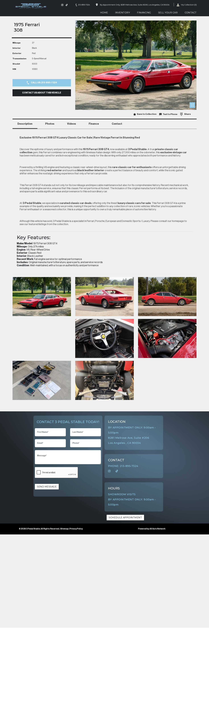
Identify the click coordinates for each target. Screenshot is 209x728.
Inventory (122, 12)
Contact (191, 12)
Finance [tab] (94, 123)
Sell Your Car (168, 12)
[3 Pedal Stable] (31, 6)
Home (104, 12)
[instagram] (63, 5)
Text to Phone (170, 114)
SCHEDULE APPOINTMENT (125, 517)
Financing (144, 12)
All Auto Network (157, 529)
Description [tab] (24, 123)
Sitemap (64, 529)
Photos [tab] (49, 123)
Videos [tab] (71, 123)
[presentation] (78, 68)
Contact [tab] (117, 123)
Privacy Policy (76, 529)
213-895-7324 (84, 5)
